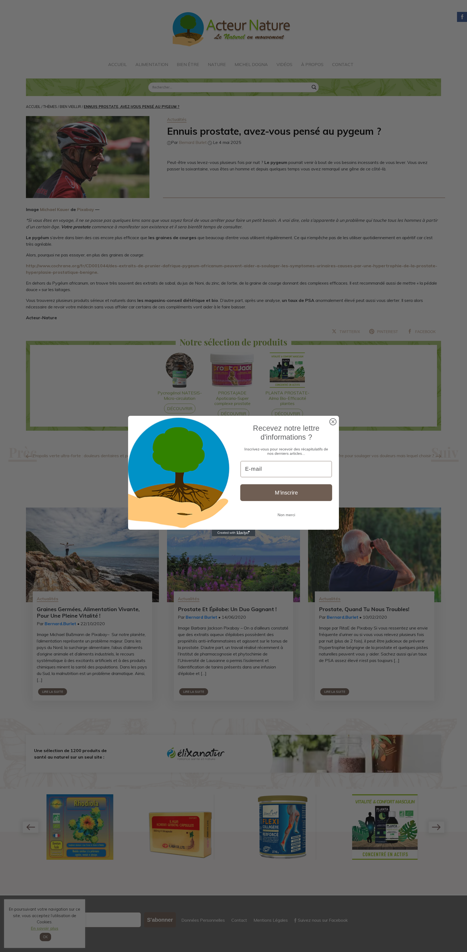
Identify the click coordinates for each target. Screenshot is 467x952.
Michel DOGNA (251, 64)
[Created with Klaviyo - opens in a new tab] (233, 533)
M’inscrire (286, 493)
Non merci (286, 515)
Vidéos (284, 64)
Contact (342, 64)
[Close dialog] (333, 422)
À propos (312, 64)
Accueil (117, 64)
